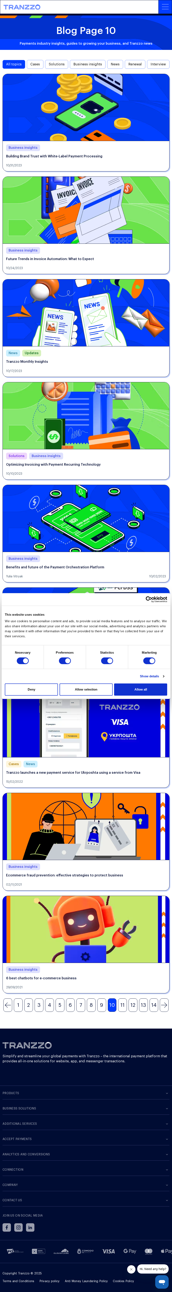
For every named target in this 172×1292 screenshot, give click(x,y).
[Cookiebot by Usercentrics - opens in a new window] (148, 599)
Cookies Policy (123, 1281)
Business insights (87, 64)
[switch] (65, 660)
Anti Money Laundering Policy (86, 1281)
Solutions (57, 64)
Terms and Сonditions (18, 1281)
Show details (149, 676)
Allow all (140, 689)
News (115, 64)
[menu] (165, 7)
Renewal (135, 64)
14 (153, 1005)
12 (133, 1005)
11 (122, 1005)
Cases (35, 64)
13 (143, 1005)
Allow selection (86, 689)
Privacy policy (49, 1281)
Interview (158, 64)
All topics (14, 64)
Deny (31, 689)
